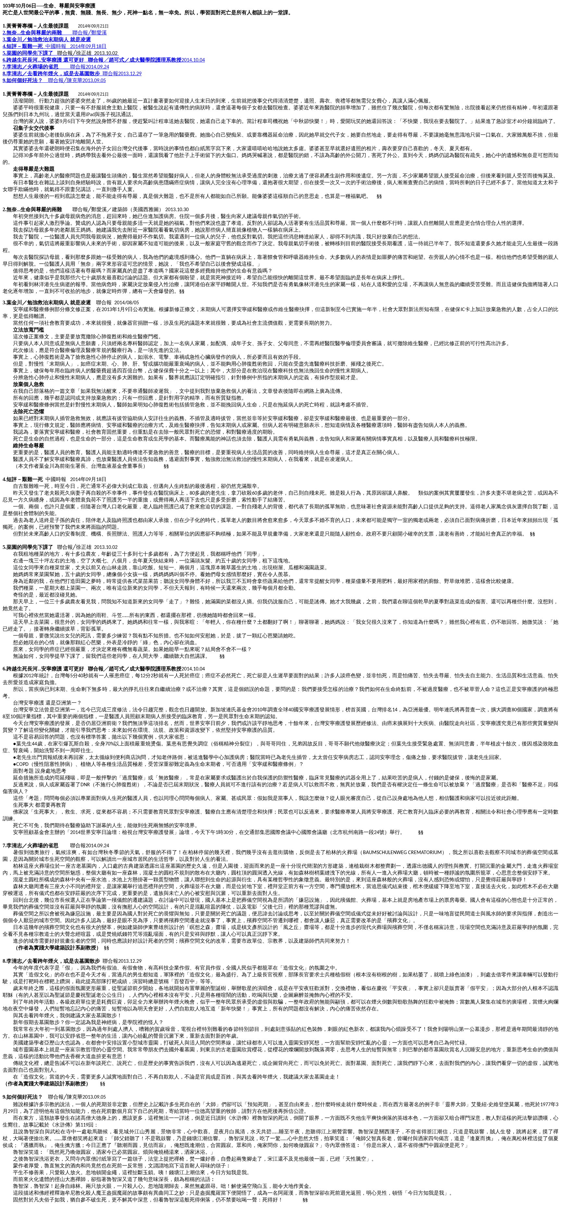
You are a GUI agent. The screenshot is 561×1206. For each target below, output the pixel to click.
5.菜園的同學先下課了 (28, 53)
